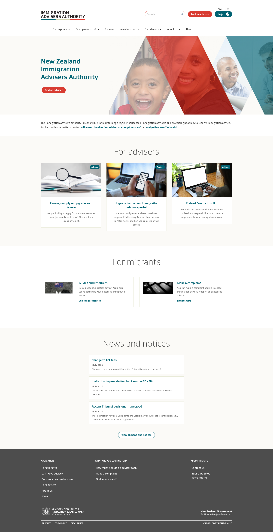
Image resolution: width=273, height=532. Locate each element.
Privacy (46, 523)
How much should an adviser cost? (116, 467)
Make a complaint (106, 473)
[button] (223, 14)
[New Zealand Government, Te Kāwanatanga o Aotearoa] (216, 513)
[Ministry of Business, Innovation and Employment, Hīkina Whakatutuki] (64, 511)
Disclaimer (77, 523)
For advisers (49, 485)
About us (47, 490)
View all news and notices (136, 434)
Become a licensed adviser (57, 479)
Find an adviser (200, 14)
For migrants (49, 467)
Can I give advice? (52, 473)
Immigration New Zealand (160, 127)
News (45, 496)
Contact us (197, 467)
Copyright (61, 523)
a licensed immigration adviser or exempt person (110, 127)
